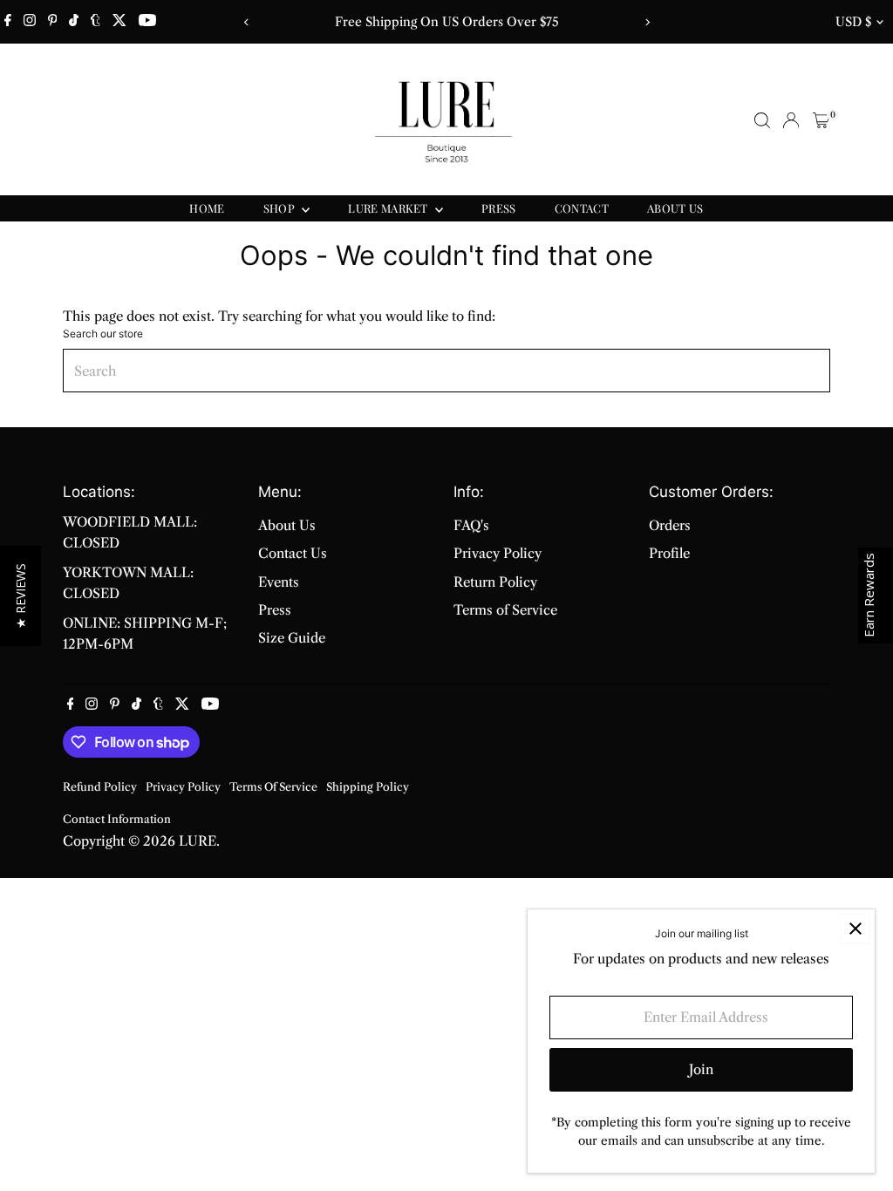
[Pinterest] (53, 22)
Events (278, 582)
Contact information (117, 819)
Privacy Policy (497, 553)
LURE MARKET (389, 208)
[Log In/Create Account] (791, 120)
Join (701, 1069)
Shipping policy (367, 786)
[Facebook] (8, 22)
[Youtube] (147, 22)
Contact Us (292, 553)
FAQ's (471, 525)
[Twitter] (119, 22)
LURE (197, 841)
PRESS (498, 208)
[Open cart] (821, 120)
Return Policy (495, 582)
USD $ (853, 22)
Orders (670, 525)
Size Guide (291, 638)
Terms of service (273, 786)
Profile (669, 553)
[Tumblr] (95, 22)
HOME (206, 208)
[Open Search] (762, 120)
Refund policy (100, 786)
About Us (287, 525)
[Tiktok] (74, 22)
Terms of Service (505, 610)
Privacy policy (183, 786)
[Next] (646, 22)
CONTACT (582, 208)
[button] (20, 596)
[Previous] (246, 22)
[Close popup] (855, 929)
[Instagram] (29, 22)
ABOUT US (675, 208)
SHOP (280, 208)
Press (274, 610)
